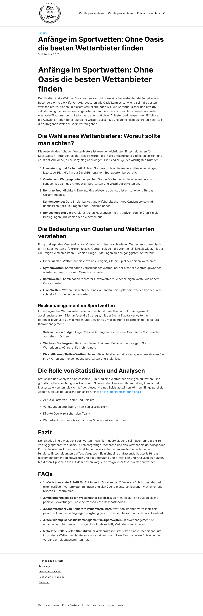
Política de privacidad (52, 577)
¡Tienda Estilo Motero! (51, 560)
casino (42, 33)
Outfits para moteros (91, 13)
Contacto (44, 582)
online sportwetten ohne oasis (120, 391)
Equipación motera (148, 13)
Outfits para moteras (120, 13)
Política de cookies (50, 571)
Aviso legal (45, 566)
